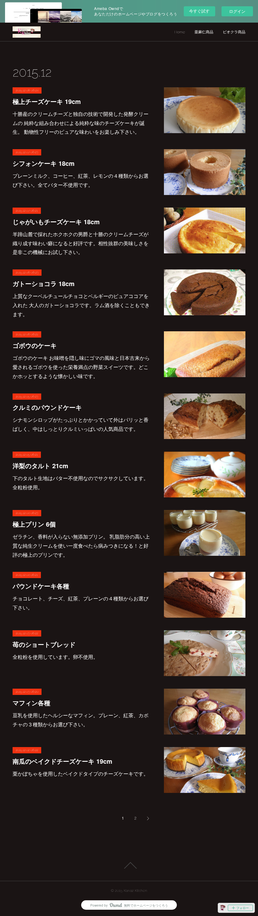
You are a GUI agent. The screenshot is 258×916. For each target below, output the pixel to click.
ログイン (237, 11)
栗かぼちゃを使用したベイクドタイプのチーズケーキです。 (81, 773)
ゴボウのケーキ (35, 345)
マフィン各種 (31, 702)
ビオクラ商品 (234, 32)
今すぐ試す (199, 11)
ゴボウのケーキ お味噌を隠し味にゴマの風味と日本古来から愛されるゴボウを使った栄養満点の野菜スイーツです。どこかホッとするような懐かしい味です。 (81, 367)
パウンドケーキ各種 (41, 585)
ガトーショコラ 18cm (44, 283)
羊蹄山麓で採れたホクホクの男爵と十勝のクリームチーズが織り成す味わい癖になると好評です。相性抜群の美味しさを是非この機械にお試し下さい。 (81, 243)
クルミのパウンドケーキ (47, 407)
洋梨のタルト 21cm (40, 465)
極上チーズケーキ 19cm (47, 101)
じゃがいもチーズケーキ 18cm (56, 221)
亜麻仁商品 (203, 32)
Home (179, 32)
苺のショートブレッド (44, 644)
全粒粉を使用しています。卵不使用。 (55, 656)
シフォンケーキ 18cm (44, 163)
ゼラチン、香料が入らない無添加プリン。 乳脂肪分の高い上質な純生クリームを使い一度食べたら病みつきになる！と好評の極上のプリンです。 (81, 545)
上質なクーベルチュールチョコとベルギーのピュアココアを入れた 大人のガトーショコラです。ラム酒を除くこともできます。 (81, 305)
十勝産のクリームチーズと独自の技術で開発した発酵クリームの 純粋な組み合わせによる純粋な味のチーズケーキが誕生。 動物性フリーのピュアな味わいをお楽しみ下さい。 (81, 123)
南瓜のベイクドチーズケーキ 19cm (62, 761)
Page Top (129, 865)
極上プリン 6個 (34, 523)
